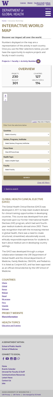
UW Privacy (6, 395)
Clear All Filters (43, 182)
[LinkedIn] (15, 358)
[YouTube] (7, 358)
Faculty (6, 166)
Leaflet (34, 122)
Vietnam (5, 309)
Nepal (4, 296)
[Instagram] (11, 358)
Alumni (29, 3)
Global (4, 286)
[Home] (13, 12)
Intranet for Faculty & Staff (13, 372)
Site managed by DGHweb (32, 395)
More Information (10, 317)
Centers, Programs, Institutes (14, 139)
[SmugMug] (18, 358)
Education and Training (11, 326)
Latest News (7, 377)
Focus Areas (8, 148)
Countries (7, 131)
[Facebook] (3, 358)
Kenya (4, 289)
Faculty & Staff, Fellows (42, 3)
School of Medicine (10, 349)
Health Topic (8, 157)
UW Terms (16, 395)
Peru (4, 303)
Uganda (5, 306)
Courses (23, 3)
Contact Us (40, 4)
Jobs (3, 383)
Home (4, 21)
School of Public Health (11, 346)
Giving (48, 4)
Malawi (5, 293)
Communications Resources (13, 375)
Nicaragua (6, 299)
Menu (48, 9)
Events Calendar (9, 369)
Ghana (4, 283)
